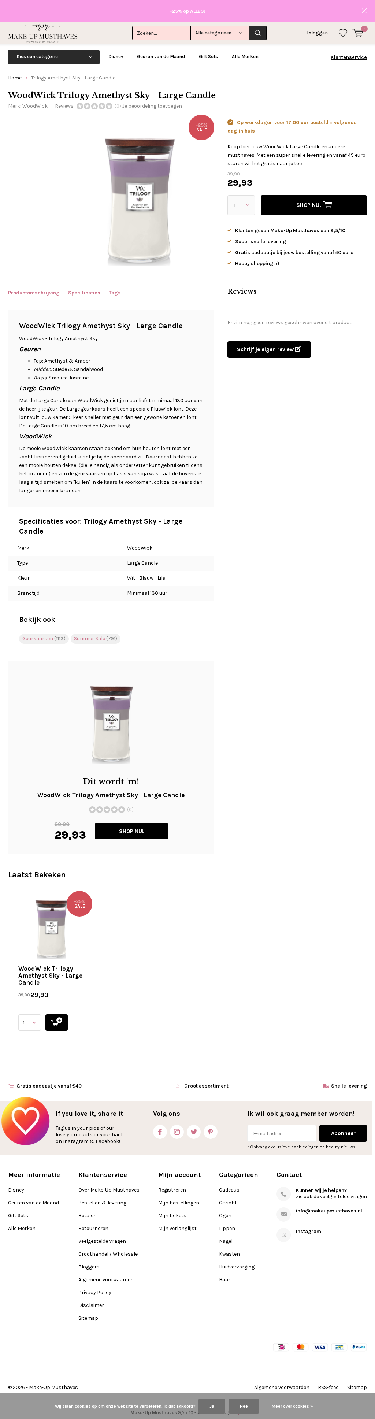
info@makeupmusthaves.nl (329, 1211)
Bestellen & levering (102, 1203)
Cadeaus (229, 1190)
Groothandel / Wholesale (108, 1254)
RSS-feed (328, 1387)
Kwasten (229, 1254)
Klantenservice (349, 57)
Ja (211, 1406)
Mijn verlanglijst (177, 1228)
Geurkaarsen (44, 638)
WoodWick (35, 106)
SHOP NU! (131, 831)
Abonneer (343, 1133)
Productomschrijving (34, 293)
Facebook (160, 1132)
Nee (244, 1406)
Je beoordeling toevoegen (152, 106)
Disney (115, 56)
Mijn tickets (172, 1215)
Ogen (225, 1215)
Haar (224, 1280)
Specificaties (84, 293)
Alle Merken (245, 56)
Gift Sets (208, 56)
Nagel (226, 1241)
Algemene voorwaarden (106, 1280)
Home (15, 78)
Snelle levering (349, 1086)
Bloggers (89, 1267)
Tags (115, 293)
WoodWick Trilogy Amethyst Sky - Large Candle (50, 975)
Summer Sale (95, 638)
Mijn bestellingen (178, 1203)
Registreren (172, 1190)
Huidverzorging (237, 1267)
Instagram (177, 1132)
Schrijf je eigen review (266, 349)
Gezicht (228, 1203)
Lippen (227, 1228)
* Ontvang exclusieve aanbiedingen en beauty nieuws (301, 1146)
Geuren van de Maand (161, 56)
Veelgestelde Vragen (102, 1241)
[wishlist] (343, 33)
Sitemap (88, 1318)
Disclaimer (91, 1305)
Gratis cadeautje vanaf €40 (49, 1086)
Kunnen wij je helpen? (321, 1190)
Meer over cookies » (292, 1406)
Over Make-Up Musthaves (109, 1190)
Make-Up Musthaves (53, 1387)
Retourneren (93, 1228)
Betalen (87, 1215)
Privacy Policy (94, 1292)
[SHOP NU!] (56, 1022)
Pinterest (211, 1132)
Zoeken (258, 33)
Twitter (194, 1132)
